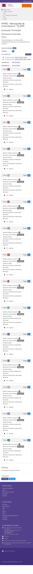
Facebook (5, 478)
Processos (4, 494)
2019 (4, 13)
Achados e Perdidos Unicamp (10, 515)
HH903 (5, 19)
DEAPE (4, 512)
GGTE (3, 508)
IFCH (4, 17)
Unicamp (4, 504)
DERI (3, 513)
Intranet (4, 495)
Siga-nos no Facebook (9, 551)
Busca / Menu (27, 5)
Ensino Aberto (6, 506)
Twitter (12, 478)
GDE (3, 510)
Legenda (29, 54)
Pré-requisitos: (5, 54)
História (4, 490)
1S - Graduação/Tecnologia (10, 15)
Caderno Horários (7, 11)
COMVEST (5, 517)
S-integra (4, 519)
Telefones (6, 536)
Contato (6, 538)
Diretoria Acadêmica (7, 488)
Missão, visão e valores (8, 492)
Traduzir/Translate (27, 1)
